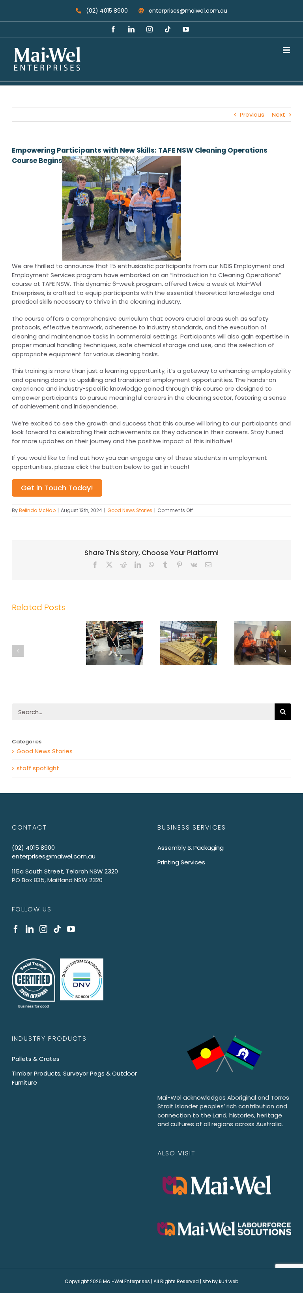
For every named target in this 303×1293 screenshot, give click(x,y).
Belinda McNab (37, 510)
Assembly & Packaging (190, 847)
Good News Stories (129, 510)
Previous (252, 114)
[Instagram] (43, 929)
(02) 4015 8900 (33, 847)
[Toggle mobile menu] (287, 50)
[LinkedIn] (30, 929)
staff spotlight (38, 768)
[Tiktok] (57, 929)
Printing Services (181, 862)
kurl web (228, 1281)
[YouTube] (71, 929)
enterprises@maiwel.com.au (53, 856)
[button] (18, 651)
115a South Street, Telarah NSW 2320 (65, 871)
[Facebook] (16, 929)
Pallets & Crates (36, 1059)
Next (278, 114)
